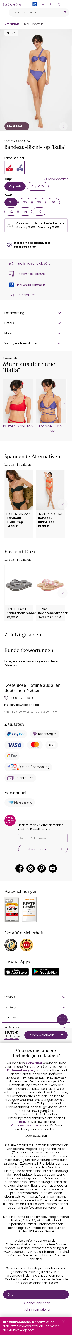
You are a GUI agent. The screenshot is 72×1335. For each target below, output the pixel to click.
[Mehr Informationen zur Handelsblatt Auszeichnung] (29, 909)
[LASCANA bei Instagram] (30, 868)
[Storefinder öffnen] (43, 4)
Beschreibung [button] (14, 313)
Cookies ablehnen (25, 1125)
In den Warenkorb (41, 1035)
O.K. (10, 1294)
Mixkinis (13, 24)
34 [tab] (11, 202)
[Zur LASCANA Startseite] (12, 4)
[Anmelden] (51, 4)
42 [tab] (11, 211)
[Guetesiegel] (26, 945)
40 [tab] (53, 202)
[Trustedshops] (10, 945)
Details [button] (9, 323)
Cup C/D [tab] (37, 186)
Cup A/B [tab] (15, 186)
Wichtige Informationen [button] (21, 343)
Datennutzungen (20, 1070)
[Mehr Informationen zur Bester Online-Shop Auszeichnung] (11, 909)
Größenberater (57, 179)
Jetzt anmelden (34, 849)
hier (22, 1122)
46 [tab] (39, 211)
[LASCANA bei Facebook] (19, 868)
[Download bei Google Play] (45, 972)
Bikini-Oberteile (33, 24)
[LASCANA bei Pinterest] (41, 868)
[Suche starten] (64, 12)
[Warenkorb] (68, 4)
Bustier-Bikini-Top (18, 426)
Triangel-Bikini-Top (51, 428)
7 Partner (35, 1063)
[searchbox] (34, 12)
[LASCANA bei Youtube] (53, 868)
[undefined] (64, 404)
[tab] (9, 167)
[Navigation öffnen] (4, 12)
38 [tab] (39, 202)
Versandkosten (11, 1038)
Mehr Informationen (37, 1309)
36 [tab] (25, 202)
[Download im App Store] (16, 972)
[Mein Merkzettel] (59, 4)
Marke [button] (8, 333)
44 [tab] (25, 211)
